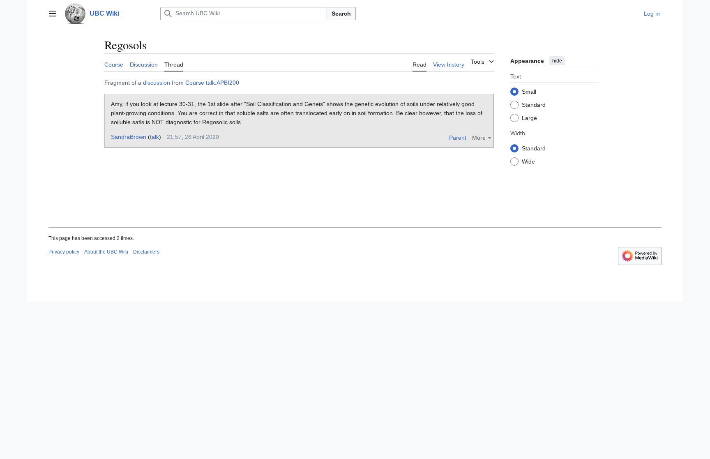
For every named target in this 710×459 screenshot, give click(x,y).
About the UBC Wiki (106, 252)
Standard (534, 104)
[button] (52, 13)
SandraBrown (128, 137)
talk (154, 137)
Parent (457, 137)
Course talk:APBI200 (212, 82)
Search (341, 13)
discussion (156, 82)
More (479, 137)
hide (557, 61)
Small (529, 91)
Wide (528, 161)
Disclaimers (146, 252)
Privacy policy (63, 252)
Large (529, 118)
